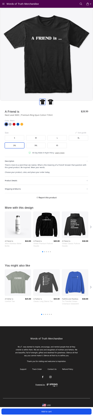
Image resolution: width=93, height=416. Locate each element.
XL (78, 138)
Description (9, 161)
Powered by (40, 385)
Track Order (37, 369)
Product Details (11, 180)
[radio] (14, 138)
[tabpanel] (46, 54)
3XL (36, 145)
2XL (14, 145)
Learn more (59, 153)
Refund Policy (67, 369)
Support (23, 369)
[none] (80, 132)
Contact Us (52, 369)
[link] (18, 225)
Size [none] (6, 132)
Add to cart (46, 411)
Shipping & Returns (13, 189)
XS (57, 145)
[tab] (42, 102)
